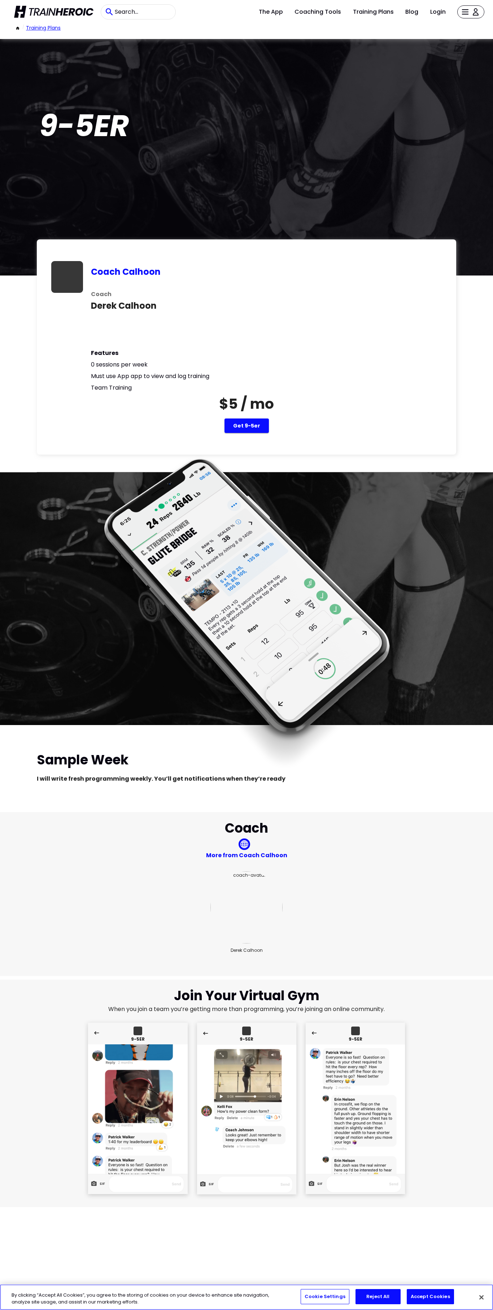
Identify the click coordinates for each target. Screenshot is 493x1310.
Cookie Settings (325, 1296)
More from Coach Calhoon (246, 855)
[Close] (481, 1297)
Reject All (377, 1296)
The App (271, 12)
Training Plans (373, 12)
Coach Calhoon (126, 272)
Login (438, 12)
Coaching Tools (318, 12)
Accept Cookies (430, 1296)
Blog (411, 12)
